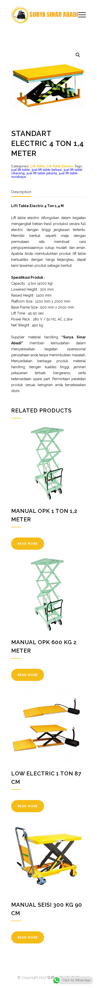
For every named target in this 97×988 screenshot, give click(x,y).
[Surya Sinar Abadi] (44, 14)
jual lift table (20, 170)
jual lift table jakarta (42, 173)
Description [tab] (21, 192)
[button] (77, 54)
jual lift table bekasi (47, 170)
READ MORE (27, 543)
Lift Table (37, 166)
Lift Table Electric (60, 166)
